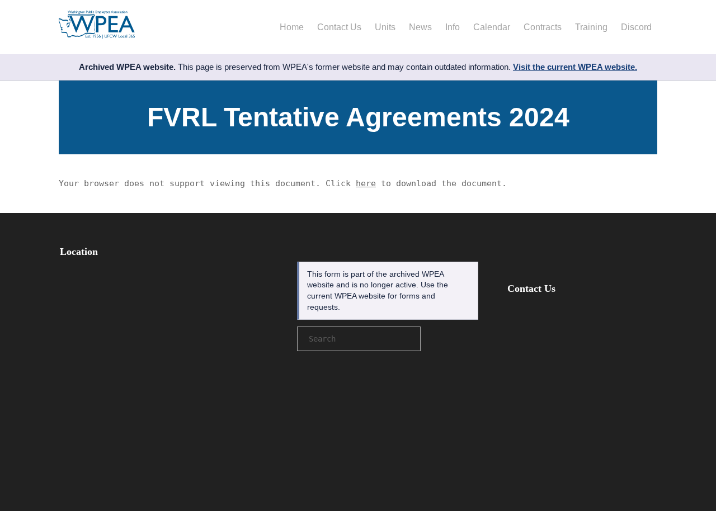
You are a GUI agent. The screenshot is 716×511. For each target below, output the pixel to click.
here (366, 183)
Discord (636, 27)
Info (452, 27)
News (420, 27)
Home (292, 27)
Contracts (543, 27)
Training (591, 27)
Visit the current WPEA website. (575, 67)
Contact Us (339, 27)
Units (385, 27)
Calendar (491, 27)
